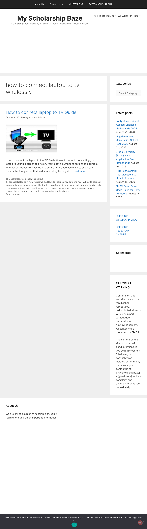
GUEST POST (76, 4)
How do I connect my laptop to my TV (65, 182)
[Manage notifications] (140, 522)
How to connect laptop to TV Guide (41, 112)
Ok (74, 525)
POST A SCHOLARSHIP (101, 4)
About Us (39, 4)
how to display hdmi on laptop (54, 191)
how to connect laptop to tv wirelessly (82, 185)
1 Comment (14, 194)
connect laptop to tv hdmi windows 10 (27, 182)
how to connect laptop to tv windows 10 (43, 185)
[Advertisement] (117, 45)
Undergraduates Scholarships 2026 (26, 179)
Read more (79, 171)
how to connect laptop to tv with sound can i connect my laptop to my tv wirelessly (46, 188)
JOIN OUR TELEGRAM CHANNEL (122, 231)
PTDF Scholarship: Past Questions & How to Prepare (126, 174)
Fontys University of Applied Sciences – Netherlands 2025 (127, 125)
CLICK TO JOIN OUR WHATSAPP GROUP (117, 16)
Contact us (55, 4)
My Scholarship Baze (50, 18)
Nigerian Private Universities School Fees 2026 (127, 140)
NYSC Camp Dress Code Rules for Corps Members (128, 190)
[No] (143, 521)
